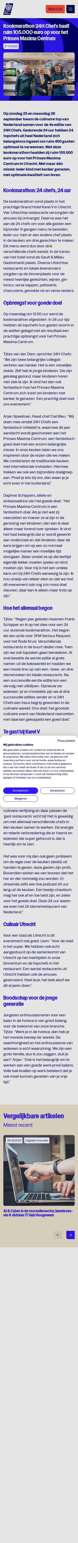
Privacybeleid (66, 741)
